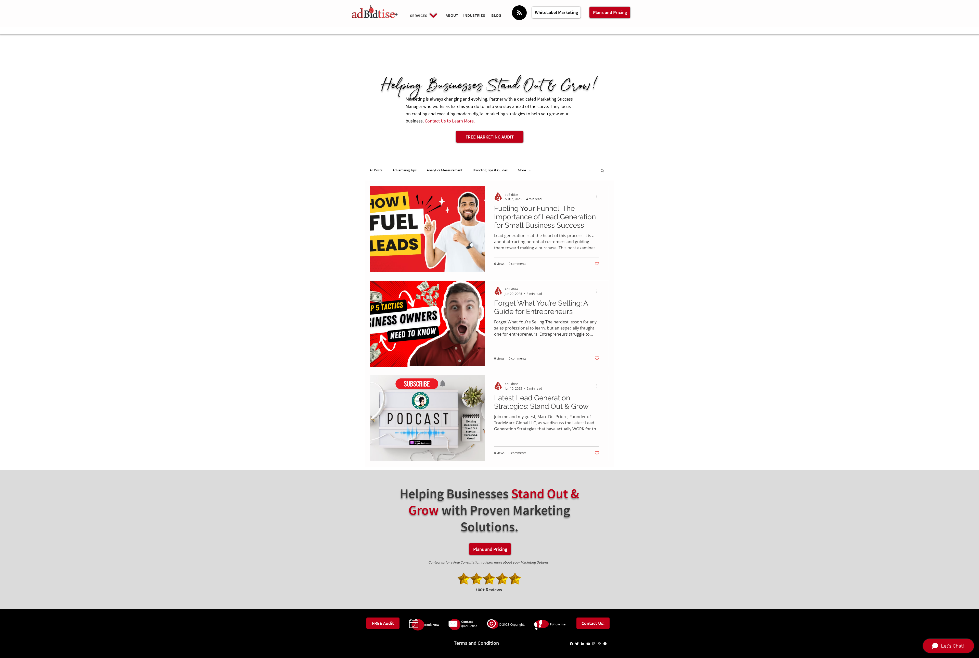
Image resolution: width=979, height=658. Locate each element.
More (522, 170)
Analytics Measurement (444, 170)
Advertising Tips (405, 170)
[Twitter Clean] (577, 644)
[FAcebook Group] (605, 644)
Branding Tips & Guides (490, 170)
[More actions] (599, 197)
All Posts (376, 170)
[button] (602, 171)
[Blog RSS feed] (519, 13)
